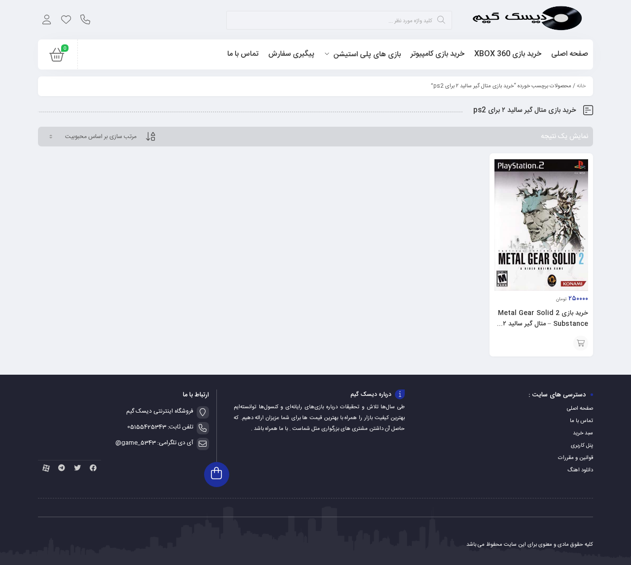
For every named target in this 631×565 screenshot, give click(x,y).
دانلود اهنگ (580, 470)
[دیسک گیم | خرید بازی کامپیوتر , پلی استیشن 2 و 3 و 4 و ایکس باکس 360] (527, 19)
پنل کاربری (582, 445)
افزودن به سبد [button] (580, 343)
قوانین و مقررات (575, 458)
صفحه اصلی (580, 408)
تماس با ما (581, 421)
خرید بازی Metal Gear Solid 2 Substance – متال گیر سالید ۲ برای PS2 (543, 324)
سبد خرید (583, 433)
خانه (581, 86)
